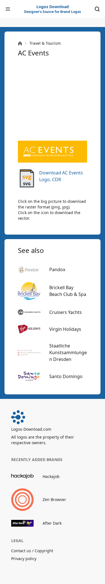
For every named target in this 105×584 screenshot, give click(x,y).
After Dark (52, 523)
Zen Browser (54, 499)
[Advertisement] (52, 99)
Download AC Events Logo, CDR (61, 176)
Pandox (57, 269)
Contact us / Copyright (32, 550)
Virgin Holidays (65, 329)
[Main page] (20, 43)
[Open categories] (7, 9)
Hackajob (51, 476)
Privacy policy (23, 558)
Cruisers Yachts (65, 312)
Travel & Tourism (45, 43)
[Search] (97, 9)
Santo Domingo (66, 376)
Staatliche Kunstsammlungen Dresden (68, 352)
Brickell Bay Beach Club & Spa (67, 290)
